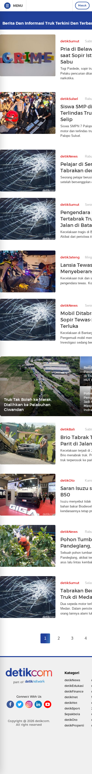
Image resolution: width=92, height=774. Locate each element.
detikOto (71, 720)
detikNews (72, 680)
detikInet (71, 697)
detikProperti (74, 725)
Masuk (82, 5)
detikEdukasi (74, 686)
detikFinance (74, 691)
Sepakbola (72, 714)
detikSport (72, 708)
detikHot (71, 703)
